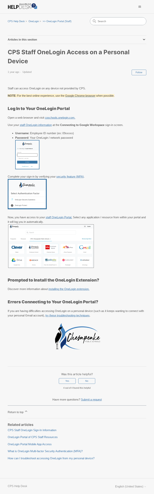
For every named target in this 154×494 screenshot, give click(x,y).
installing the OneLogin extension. (68, 289)
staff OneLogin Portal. (59, 217)
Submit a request (91, 399)
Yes (67, 381)
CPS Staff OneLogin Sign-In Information (32, 430)
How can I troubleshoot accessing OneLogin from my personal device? (51, 458)
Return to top (16, 412)
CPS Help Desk (16, 21)
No (86, 381)
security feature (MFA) (70, 176)
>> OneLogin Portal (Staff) (57, 21)
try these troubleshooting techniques (67, 315)
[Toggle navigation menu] (139, 7)
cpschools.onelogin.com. (60, 117)
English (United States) (129, 486)
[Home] (23, 6)
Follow (139, 72)
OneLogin (34, 21)
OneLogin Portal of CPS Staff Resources (33, 437)
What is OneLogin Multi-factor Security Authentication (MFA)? (45, 451)
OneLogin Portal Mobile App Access (30, 444)
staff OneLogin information (36, 125)
